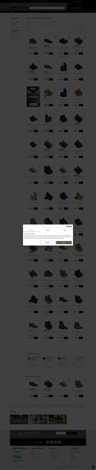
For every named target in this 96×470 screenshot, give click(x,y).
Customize (47, 242)
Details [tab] (48, 230)
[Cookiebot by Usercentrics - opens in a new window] (67, 226)
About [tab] (64, 230)
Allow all (64, 242)
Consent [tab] (31, 230)
